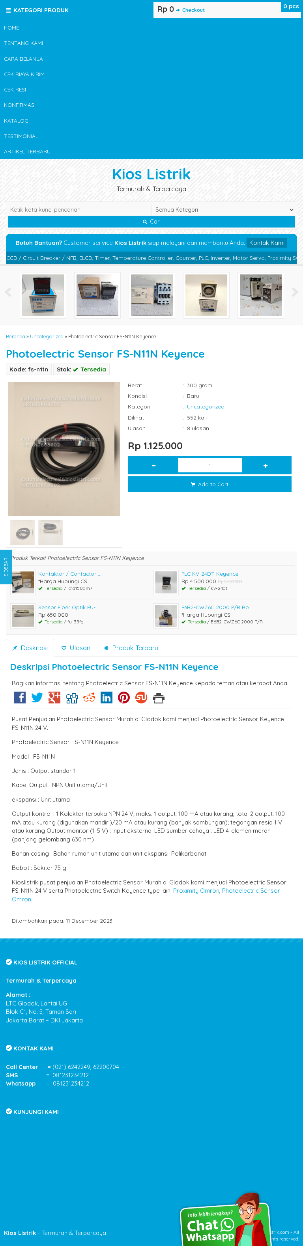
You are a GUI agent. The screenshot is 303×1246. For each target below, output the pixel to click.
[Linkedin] (106, 700)
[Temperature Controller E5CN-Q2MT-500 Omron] (97, 294)
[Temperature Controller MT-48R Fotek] (43, 294)
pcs (291, 6)
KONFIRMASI (20, 104)
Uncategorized (47, 336)
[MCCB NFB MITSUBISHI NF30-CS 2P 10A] (261, 294)
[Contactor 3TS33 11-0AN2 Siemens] (152, 294)
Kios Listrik (151, 173)
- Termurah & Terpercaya (55, 1233)
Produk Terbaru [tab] (134, 648)
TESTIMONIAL (21, 135)
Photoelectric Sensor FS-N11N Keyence (105, 353)
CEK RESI (15, 89)
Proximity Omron (196, 890)
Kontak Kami (266, 242)
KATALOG (16, 120)
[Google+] (54, 700)
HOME (11, 27)
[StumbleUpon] (141, 700)
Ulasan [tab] (78, 648)
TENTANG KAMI (23, 42)
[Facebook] (20, 700)
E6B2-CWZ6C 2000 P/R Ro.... (217, 607)
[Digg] (72, 700)
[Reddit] (89, 700)
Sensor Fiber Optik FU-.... (69, 607)
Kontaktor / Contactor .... (70, 573)
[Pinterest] (124, 700)
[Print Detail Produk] (158, 700)
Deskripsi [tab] (33, 648)
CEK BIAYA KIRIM (24, 74)
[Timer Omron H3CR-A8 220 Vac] (206, 294)
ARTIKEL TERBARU (27, 151)
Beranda (15, 336)
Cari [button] (154, 221)
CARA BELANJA (23, 58)
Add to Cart (212, 484)
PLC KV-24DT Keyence (209, 573)
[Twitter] (37, 700)
